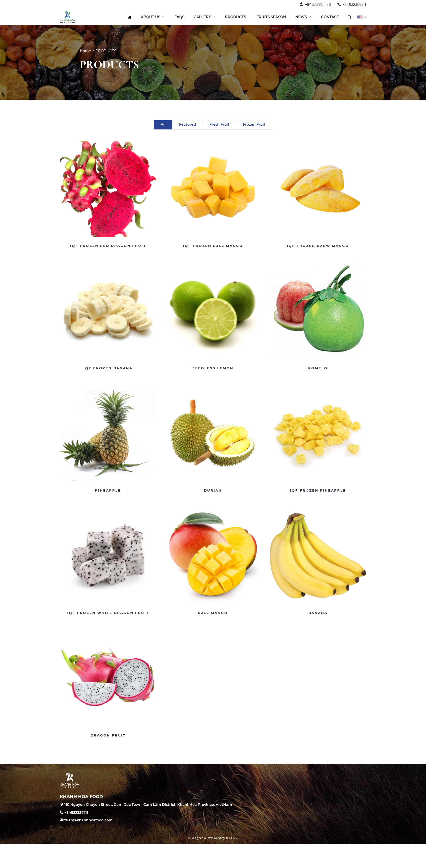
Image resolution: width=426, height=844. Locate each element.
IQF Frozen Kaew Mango (318, 246)
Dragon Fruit (108, 735)
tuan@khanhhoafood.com (88, 820)
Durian (213, 490)
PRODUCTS (106, 51)
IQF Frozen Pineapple (318, 490)
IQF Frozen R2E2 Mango (213, 246)
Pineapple (108, 490)
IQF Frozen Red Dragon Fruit (108, 246)
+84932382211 (354, 4)
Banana (317, 613)
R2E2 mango (213, 613)
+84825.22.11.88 (318, 4)
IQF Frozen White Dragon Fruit (108, 613)
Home (85, 51)
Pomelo (318, 368)
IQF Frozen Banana (107, 368)
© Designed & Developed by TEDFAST (213, 838)
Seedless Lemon (212, 368)
